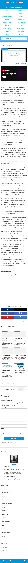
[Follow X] (11, 479)
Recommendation (6, 492)
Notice (3, 525)
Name (3, 423)
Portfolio (3, 529)
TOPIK (3, 496)
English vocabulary (6, 503)
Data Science (5, 514)
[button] (25, 38)
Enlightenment (5, 518)
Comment (4, 407)
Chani (14, 464)
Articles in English (6, 271)
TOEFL (3, 499)
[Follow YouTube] (7, 317)
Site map (3, 539)
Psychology (4, 510)
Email (3, 428)
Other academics (5, 521)
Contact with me (5, 532)
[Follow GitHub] (20, 317)
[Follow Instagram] (20, 313)
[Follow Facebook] (7, 313)
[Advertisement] (14, 290)
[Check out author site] (9, 479)
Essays (3, 507)
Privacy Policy (5, 536)
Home (3, 489)
